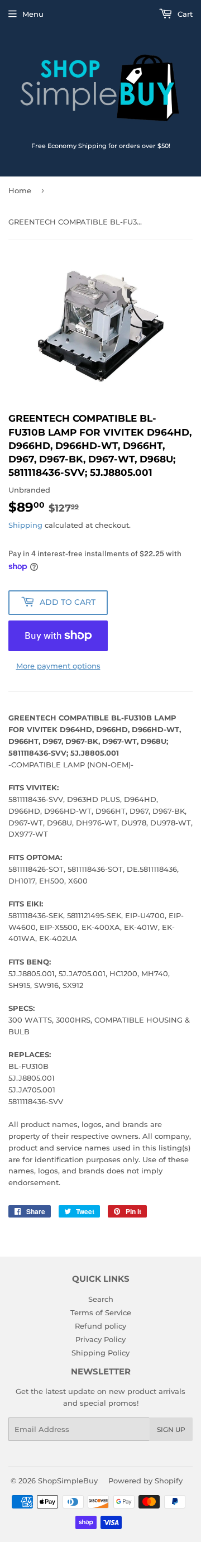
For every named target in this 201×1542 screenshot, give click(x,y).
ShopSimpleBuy (68, 1480)
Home (19, 190)
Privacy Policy (100, 1339)
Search (100, 1299)
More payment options (58, 665)
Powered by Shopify (145, 1480)
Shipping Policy (100, 1352)
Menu (33, 13)
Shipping (25, 525)
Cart (184, 13)
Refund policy (100, 1325)
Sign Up (171, 1429)
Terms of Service (100, 1312)
